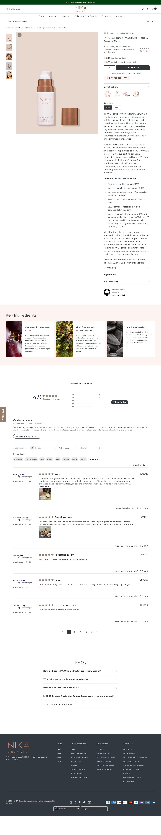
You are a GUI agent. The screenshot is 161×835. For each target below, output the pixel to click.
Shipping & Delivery (79, 757)
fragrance (18, 459)
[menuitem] (42, 16)
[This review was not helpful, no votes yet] (145, 508)
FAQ (73, 749)
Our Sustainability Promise (135, 757)
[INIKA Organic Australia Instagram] (71, 802)
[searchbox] (21, 448)
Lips (59, 761)
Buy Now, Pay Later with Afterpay (80, 2)
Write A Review (120, 402)
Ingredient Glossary (132, 769)
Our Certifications (131, 761)
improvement (31, 459)
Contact (100, 749)
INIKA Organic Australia (23, 801)
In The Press (128, 781)
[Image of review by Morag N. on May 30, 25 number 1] (45, 494)
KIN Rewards (14, 9)
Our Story (127, 749)
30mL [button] (108, 107)
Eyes (59, 757)
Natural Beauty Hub (132, 777)
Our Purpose (129, 753)
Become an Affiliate (105, 765)
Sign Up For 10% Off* (116, 78)
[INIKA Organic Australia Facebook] (75, 802)
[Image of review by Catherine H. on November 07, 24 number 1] (45, 532)
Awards (126, 773)
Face (59, 753)
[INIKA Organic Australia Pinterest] (80, 802)
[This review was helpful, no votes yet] (140, 546)
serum (83, 459)
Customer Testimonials (133, 765)
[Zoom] (20, 35)
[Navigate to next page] (97, 631)
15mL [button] (117, 107)
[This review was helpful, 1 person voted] (141, 508)
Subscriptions (77, 773)
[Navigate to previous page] (63, 631)
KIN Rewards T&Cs (79, 777)
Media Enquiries (104, 761)
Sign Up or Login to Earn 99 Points (120, 33)
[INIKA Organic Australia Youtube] (89, 802)
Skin (59, 749)
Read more (44, 487)
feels (58, 459)
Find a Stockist (103, 753)
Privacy (74, 765)
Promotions (76, 761)
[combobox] (45, 448)
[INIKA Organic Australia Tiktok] (84, 802)
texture (66, 459)
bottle (74, 459)
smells (49, 459)
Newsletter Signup (105, 769)
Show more (94, 459)
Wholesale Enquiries (106, 757)
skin (42, 459)
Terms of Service (78, 769)
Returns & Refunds (79, 753)
